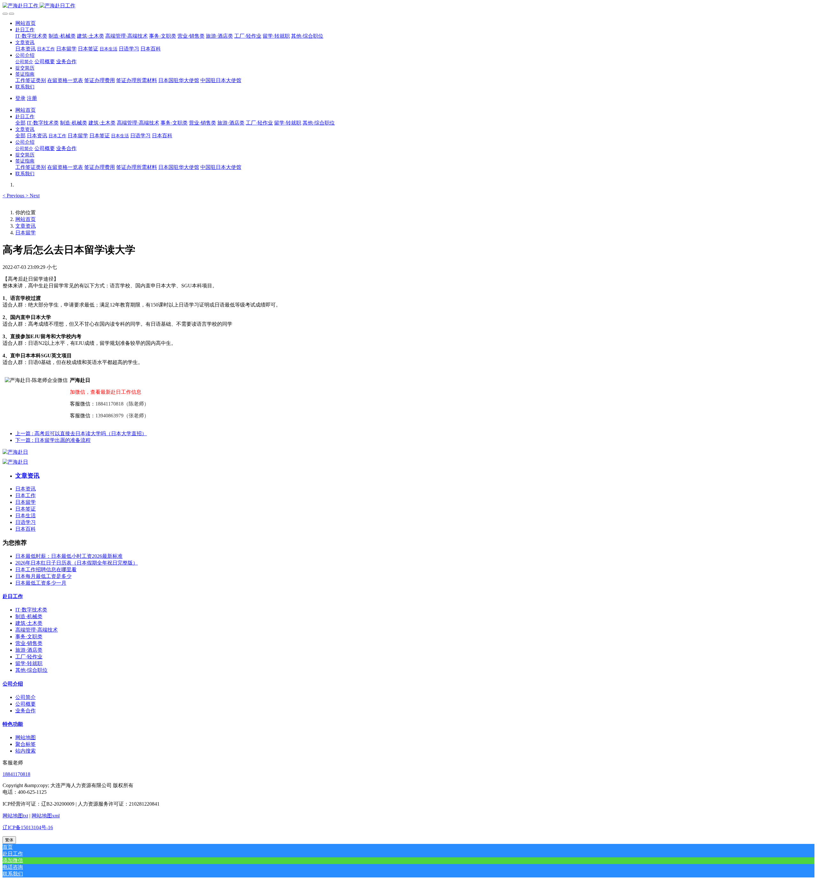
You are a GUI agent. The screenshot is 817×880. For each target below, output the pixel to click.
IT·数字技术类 (31, 609)
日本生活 (25, 515)
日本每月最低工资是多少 (43, 576)
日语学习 (25, 522)
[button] (24, 29)
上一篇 (81, 433)
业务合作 (25, 710)
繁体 (9, 840)
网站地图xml (46, 815)
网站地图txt (15, 815)
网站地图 (25, 737)
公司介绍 (13, 684)
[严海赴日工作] (408, 6)
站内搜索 (25, 751)
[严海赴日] (15, 452)
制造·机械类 (28, 616)
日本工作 (25, 495)
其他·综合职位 (31, 670)
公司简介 (25, 697)
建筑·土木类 (28, 623)
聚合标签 (25, 744)
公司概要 (25, 704)
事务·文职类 (28, 636)
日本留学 (25, 232)
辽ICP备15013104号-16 (28, 827)
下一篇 (53, 440)
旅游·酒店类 (28, 650)
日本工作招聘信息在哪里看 (46, 569)
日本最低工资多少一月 (40, 583)
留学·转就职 (28, 663)
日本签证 (25, 509)
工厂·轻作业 (28, 656)
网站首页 (25, 23)
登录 (20, 98)
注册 (32, 98)
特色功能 (13, 724)
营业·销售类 (28, 643)
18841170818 (16, 774)
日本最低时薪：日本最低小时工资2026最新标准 (69, 556)
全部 (20, 122)
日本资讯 (25, 488)
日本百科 (25, 529)
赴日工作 (13, 596)
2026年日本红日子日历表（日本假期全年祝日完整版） (76, 562)
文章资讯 (25, 226)
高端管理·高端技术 (36, 630)
